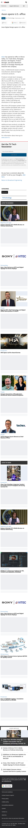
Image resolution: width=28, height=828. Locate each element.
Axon (3, 57)
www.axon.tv (5, 137)
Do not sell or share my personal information (13, 818)
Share (5, 22)
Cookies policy (5, 802)
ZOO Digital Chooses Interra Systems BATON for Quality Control (14, 770)
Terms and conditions (7, 792)
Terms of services (19, 159)
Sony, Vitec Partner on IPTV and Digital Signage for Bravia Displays (14, 764)
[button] (2, 2)
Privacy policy (5, 798)
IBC (24, 6)
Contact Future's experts (8, 795)
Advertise (4, 815)
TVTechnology (11, 18)
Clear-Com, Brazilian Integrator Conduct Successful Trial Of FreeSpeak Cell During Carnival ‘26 (14, 741)
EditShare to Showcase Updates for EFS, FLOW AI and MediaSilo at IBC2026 (14, 756)
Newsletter (23, 22)
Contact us (4, 811)
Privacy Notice (21, 160)
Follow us (16, 22)
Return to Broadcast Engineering (11, 180)
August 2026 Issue (14, 6)
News (3, 18)
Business (4, 10)
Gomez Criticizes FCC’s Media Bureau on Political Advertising (13, 749)
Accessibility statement (7, 805)
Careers (4, 808)
